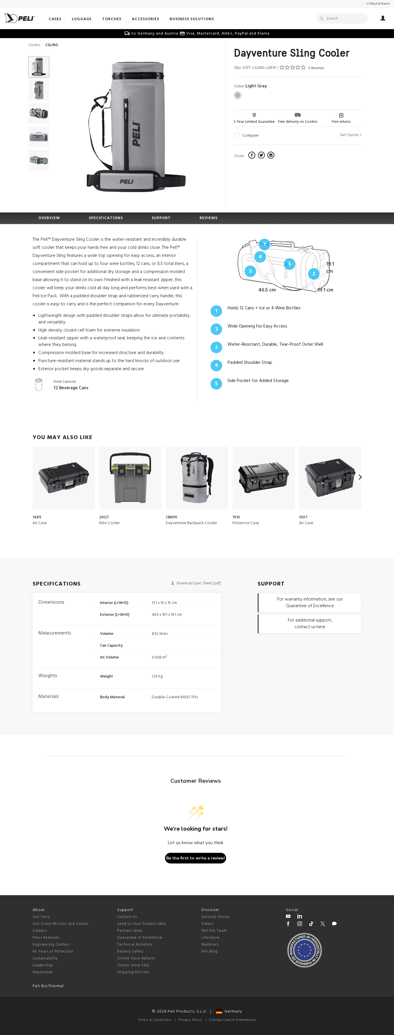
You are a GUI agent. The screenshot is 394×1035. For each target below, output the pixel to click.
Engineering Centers (51, 945)
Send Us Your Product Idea (141, 924)
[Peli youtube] (288, 917)
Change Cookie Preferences (232, 1020)
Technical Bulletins (134, 945)
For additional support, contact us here (310, 624)
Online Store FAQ (133, 965)
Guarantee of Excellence (139, 938)
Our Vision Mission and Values (61, 924)
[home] (19, 18)
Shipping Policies (133, 972)
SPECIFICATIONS (106, 218)
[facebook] (252, 156)
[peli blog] (334, 924)
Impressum (43, 972)
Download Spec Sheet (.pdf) (198, 583)
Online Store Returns (136, 958)
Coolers (34, 45)
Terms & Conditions (155, 1020)
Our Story (41, 917)
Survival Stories (215, 917)
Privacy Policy (190, 1020)
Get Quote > (350, 135)
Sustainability (45, 958)
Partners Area (129, 931)
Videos (207, 924)
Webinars (210, 945)
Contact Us (127, 917)
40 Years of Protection (53, 952)
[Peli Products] (288, 924)
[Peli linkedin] (299, 917)
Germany (232, 1011)
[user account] (382, 19)
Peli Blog (209, 952)
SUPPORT (161, 218)
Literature (210, 938)
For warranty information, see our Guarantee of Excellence (310, 603)
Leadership (43, 965)
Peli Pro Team (214, 931)
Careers (40, 931)
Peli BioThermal (48, 986)
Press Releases (46, 938)
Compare (250, 136)
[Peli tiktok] (311, 924)
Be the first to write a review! (195, 858)
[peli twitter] (322, 924)
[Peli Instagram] (299, 924)
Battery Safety (130, 952)
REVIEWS (208, 218)
